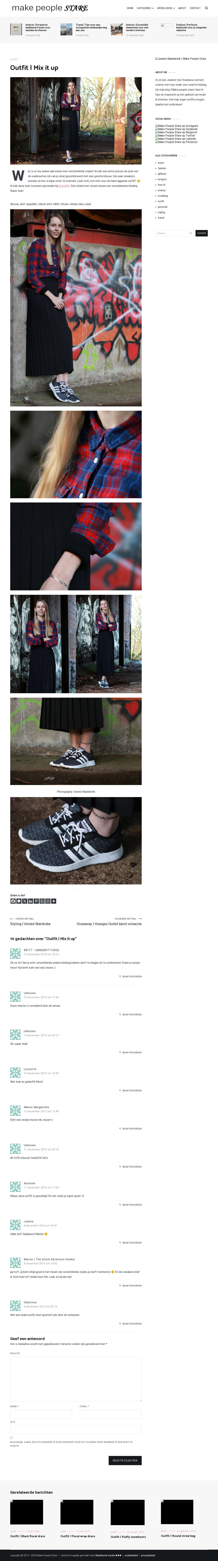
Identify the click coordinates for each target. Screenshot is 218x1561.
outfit (14, 59)
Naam (14, 1406)
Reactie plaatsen (125, 1460)
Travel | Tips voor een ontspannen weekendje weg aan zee (91, 27)
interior (162, 190)
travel (161, 217)
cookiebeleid (131, 1555)
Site (12, 1422)
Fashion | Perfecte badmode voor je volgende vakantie (191, 27)
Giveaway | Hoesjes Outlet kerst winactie (109, 922)
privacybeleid (148, 1555)
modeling (163, 195)
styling (161, 212)
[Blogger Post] (42, 901)
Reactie (15, 1353)
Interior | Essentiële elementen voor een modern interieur (137, 27)
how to (161, 184)
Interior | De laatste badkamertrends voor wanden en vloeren (38, 27)
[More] (53, 901)
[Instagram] (47, 901)
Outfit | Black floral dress (27, 1536)
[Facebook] (13, 901)
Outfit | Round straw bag (178, 1536)
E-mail (84, 1406)
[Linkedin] (30, 901)
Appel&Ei (64, 185)
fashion (162, 168)
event (161, 162)
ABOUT (182, 8)
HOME (130, 8)
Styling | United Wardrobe (30, 922)
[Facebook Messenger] (18, 901)
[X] (24, 901)
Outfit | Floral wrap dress (77, 1536)
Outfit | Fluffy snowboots (128, 1537)
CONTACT (195, 8)
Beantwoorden (132, 976)
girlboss (162, 173)
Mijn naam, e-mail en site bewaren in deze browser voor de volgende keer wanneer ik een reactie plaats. (71, 1444)
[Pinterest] (36, 901)
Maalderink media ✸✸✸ (108, 1555)
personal (162, 207)
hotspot (162, 179)
